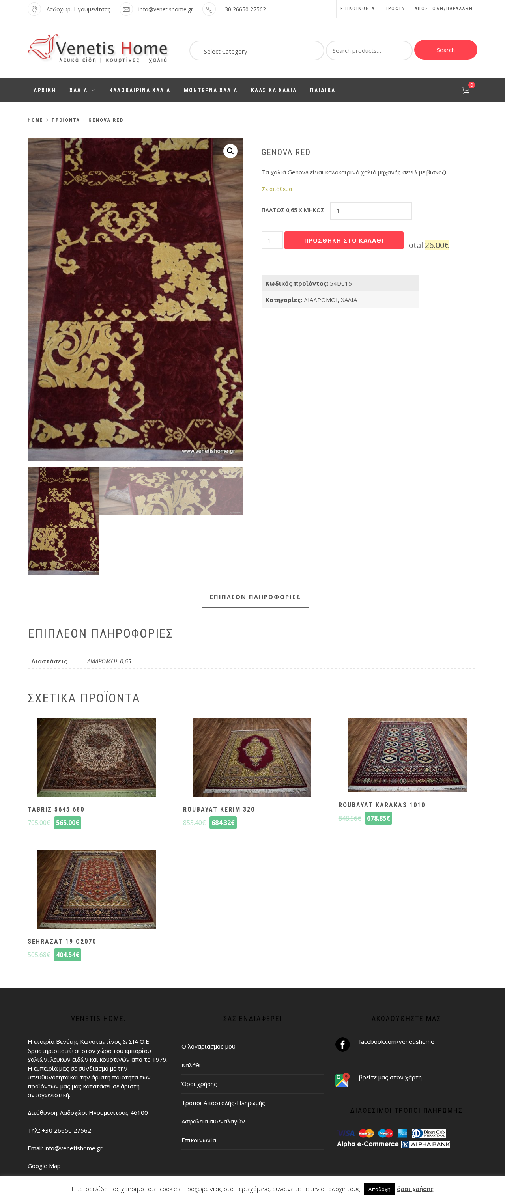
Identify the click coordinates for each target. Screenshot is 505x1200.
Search (446, 50)
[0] (465, 91)
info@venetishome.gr (165, 9)
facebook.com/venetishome (396, 1041)
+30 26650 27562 (243, 9)
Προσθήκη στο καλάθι (344, 240)
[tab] (255, 597)
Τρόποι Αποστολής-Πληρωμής (223, 1103)
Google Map (44, 1166)
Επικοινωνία (357, 8)
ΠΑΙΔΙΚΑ (322, 90)
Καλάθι (191, 1065)
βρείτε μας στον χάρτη (390, 1077)
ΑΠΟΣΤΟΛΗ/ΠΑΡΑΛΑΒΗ (444, 8)
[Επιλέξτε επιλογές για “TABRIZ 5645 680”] (96, 758)
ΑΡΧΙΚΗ (45, 90)
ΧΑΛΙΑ (78, 90)
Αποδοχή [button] (379, 1189)
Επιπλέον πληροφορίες (255, 597)
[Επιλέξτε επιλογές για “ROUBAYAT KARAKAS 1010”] (407, 756)
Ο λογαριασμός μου (208, 1046)
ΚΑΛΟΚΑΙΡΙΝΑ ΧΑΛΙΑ (139, 90)
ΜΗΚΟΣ (293, 210)
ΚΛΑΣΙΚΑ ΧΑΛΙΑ (274, 90)
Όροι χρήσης (199, 1084)
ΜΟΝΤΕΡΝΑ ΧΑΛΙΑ (211, 90)
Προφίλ (395, 8)
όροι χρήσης (415, 1189)
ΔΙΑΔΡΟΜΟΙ (321, 300)
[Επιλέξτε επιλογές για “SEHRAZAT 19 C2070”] (96, 890)
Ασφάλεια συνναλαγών (213, 1121)
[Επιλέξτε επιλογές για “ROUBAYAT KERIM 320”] (252, 758)
